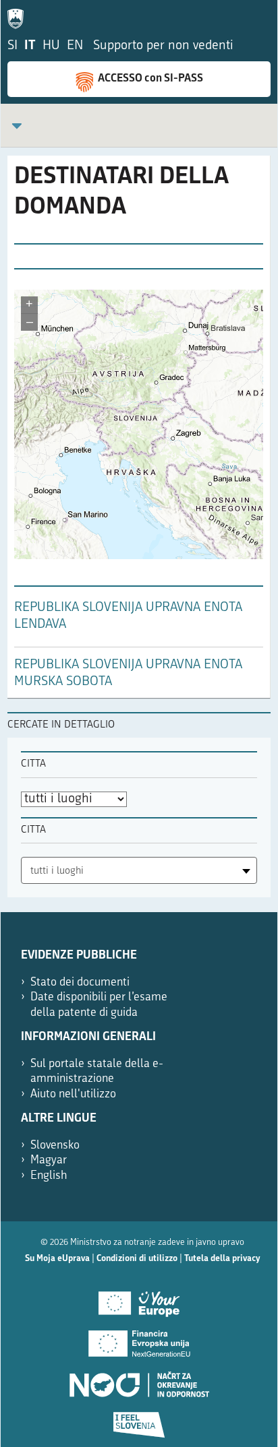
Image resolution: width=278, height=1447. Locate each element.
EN (75, 46)
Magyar (48, 1160)
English (48, 1176)
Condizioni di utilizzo (136, 1258)
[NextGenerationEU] (139, 1339)
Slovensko (55, 1145)
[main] (139, 434)
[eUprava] (18, 16)
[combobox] (139, 870)
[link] (16, 126)
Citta (33, 764)
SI (12, 46)
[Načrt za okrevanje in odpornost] (139, 1379)
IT (30, 46)
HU (51, 46)
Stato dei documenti (80, 982)
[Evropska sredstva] (139, 1420)
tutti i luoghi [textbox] (57, 871)
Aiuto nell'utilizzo (73, 1094)
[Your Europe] (139, 1299)
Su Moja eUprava (57, 1258)
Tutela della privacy (222, 1258)
